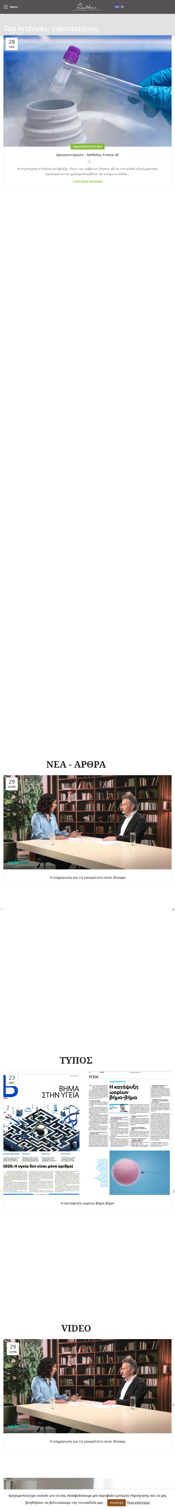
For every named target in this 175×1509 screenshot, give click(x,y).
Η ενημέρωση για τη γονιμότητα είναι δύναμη (87, 877)
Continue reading (87, 181)
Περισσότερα (138, 1502)
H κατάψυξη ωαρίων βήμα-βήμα (87, 1203)
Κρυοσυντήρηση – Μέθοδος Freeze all (88, 154)
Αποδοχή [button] (116, 1503)
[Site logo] (87, 6)
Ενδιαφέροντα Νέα (87, 147)
